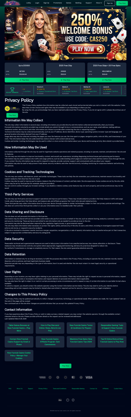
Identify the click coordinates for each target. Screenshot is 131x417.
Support (89, 3)
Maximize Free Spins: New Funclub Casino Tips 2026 (81, 340)
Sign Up (46, 3)
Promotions (57, 3)
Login (37, 3)
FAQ (10, 388)
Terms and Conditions (59, 388)
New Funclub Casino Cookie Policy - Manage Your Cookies (19, 355)
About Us (99, 3)
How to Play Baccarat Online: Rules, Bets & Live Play (50, 328)
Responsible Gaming (78, 388)
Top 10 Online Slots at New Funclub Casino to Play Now (112, 340)
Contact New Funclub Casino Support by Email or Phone (19, 341)
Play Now (122, 3)
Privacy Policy (42, 388)
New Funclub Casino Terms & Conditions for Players (81, 326)
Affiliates (106, 388)
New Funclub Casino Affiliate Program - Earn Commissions (50, 341)
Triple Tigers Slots (87, 91)
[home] (12, 5)
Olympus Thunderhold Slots (42, 91)
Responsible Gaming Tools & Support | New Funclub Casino (112, 328)
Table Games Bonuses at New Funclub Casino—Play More (19, 328)
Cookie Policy (118, 388)
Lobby (28, 3)
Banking (78, 3)
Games (68, 3)
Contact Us (93, 388)
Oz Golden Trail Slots (66, 91)
